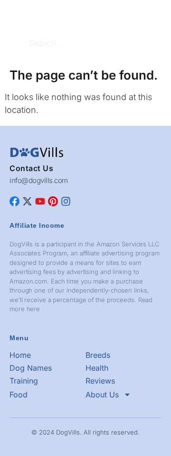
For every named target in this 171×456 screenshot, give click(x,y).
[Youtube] (40, 201)
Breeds (98, 355)
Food (19, 394)
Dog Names (31, 368)
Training (24, 381)
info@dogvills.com (39, 180)
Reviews (100, 381)
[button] (154, 15)
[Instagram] (66, 201)
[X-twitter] (27, 201)
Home (20, 355)
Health (97, 368)
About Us (102, 394)
